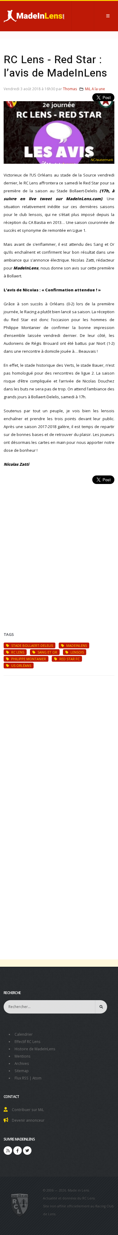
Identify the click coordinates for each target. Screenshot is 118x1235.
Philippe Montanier (28, 659)
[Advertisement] (59, 550)
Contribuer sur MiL (28, 1109)
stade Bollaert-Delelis (31, 645)
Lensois (77, 652)
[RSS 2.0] (8, 1150)
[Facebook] (17, 1150)
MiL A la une (95, 88)
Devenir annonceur (28, 1120)
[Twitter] (27, 1150)
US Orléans (20, 665)
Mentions (23, 1056)
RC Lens (17, 652)
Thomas (70, 88)
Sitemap (22, 1070)
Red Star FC (69, 659)
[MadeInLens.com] (20, 1204)
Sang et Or (47, 652)
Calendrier (24, 1034)
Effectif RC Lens (28, 1041)
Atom (36, 1077)
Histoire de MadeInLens (35, 1048)
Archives (22, 1063)
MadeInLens (76, 645)
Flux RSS (21, 1077)
